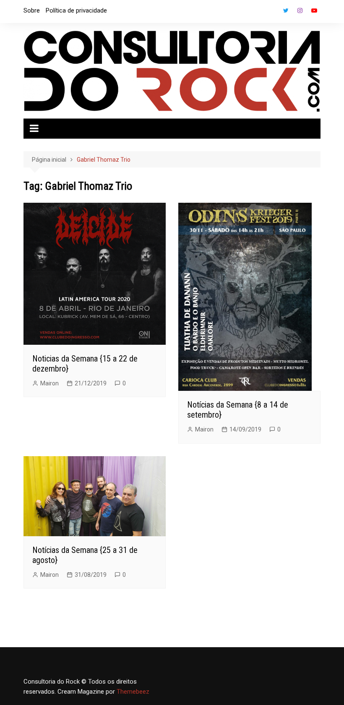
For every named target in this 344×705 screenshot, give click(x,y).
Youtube (314, 10)
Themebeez (133, 691)
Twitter (285, 10)
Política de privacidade (76, 10)
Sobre (31, 10)
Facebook (271, 12)
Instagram (300, 10)
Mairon (49, 383)
